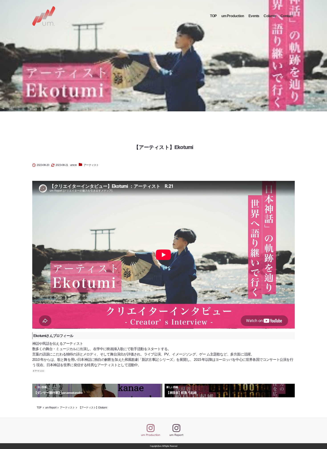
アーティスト (91, 165)
